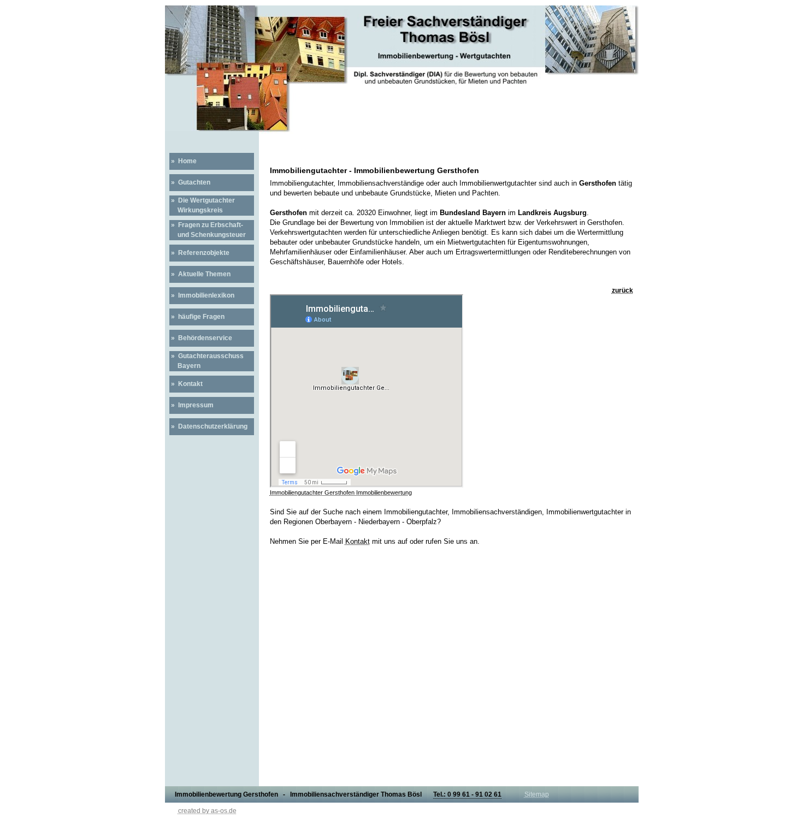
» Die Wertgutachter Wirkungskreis (202, 205)
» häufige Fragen (197, 317)
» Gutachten (189, 182)
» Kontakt (186, 384)
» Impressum (191, 405)
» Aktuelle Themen (200, 274)
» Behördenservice (200, 338)
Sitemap (536, 794)
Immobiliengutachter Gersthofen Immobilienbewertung (341, 492)
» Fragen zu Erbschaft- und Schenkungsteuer (207, 230)
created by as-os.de (207, 811)
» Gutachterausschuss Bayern (206, 361)
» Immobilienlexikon (201, 295)
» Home (183, 161)
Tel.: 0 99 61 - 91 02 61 (467, 794)
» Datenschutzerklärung (208, 426)
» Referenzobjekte (199, 253)
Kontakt (357, 541)
